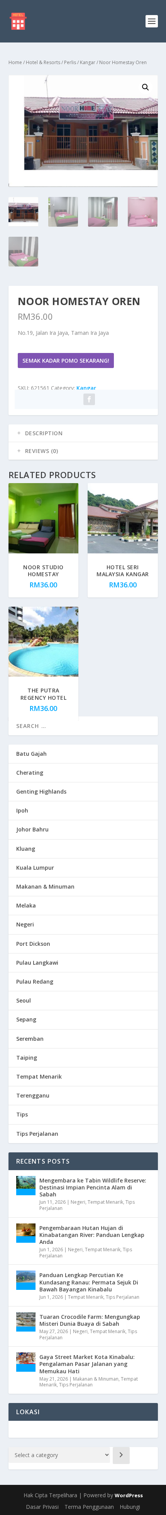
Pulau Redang (34, 981)
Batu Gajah (31, 753)
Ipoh (22, 810)
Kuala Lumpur (35, 867)
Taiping (26, 1057)
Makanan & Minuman (45, 886)
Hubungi (130, 1506)
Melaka (26, 905)
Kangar (87, 62)
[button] (145, 87)
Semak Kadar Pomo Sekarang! (65, 360)
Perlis (70, 62)
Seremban (30, 1038)
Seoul (23, 1000)
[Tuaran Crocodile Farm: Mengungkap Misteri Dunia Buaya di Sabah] (26, 1322)
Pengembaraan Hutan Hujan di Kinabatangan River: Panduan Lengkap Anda (91, 1234)
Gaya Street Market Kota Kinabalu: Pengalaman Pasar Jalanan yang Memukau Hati (87, 1363)
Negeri (25, 924)
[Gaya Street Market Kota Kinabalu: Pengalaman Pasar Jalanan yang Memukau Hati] (26, 1362)
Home (15, 62)
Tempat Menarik (39, 1076)
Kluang (25, 848)
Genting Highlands (41, 791)
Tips (22, 1114)
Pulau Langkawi (37, 962)
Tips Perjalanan (37, 1133)
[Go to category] (121, 1455)
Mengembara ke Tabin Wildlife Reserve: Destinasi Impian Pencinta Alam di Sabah (92, 1187)
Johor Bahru (32, 829)
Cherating (29, 772)
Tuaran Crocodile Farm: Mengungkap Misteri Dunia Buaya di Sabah (89, 1320)
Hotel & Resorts (43, 62)
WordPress (129, 1495)
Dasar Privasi (42, 1506)
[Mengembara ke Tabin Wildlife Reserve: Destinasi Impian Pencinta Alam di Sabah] (26, 1185)
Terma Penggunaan (89, 1506)
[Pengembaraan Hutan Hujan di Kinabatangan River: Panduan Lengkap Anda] (26, 1233)
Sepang (26, 1019)
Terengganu (32, 1095)
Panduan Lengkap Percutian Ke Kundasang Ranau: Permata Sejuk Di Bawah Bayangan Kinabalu (88, 1282)
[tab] (83, 433)
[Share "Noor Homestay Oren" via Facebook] (89, 399)
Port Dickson (33, 943)
